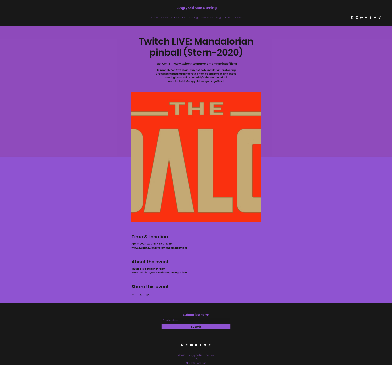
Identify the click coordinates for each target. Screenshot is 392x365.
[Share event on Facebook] (133, 295)
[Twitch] (352, 17)
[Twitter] (375, 17)
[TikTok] (379, 17)
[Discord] (361, 17)
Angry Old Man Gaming (197, 7)
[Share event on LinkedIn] (148, 295)
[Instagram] (356, 17)
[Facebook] (370, 17)
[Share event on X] (140, 295)
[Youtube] (366, 17)
